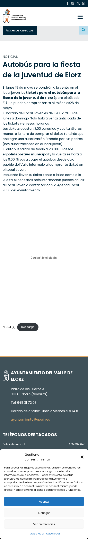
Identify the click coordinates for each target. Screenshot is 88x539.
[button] (82, 457)
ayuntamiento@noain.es (30, 419)
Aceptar (44, 501)
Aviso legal (37, 533)
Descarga (28, 327)
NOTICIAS (10, 56)
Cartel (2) (9, 327)
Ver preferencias (44, 524)
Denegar (44, 513)
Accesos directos (20, 30)
